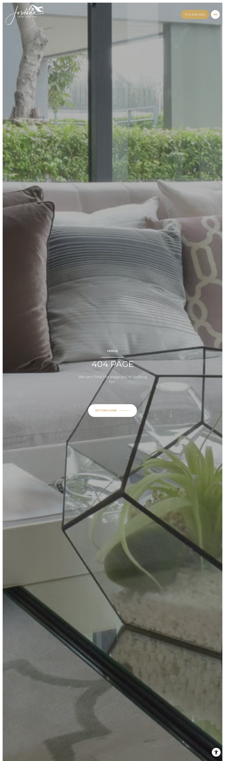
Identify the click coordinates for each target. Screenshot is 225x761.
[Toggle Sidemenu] (215, 14)
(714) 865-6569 (195, 14)
